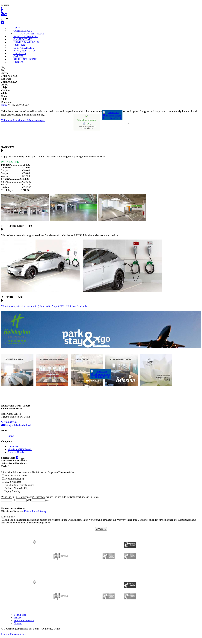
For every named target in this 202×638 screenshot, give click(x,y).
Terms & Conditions (24, 620)
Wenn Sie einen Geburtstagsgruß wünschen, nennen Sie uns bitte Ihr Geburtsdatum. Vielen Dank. (50, 497)
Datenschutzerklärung (35, 511)
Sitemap (18, 623)
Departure (6, 78)
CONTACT (19, 62)
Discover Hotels (16, 452)
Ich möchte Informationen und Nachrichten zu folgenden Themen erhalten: (38, 472)
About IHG (13, 446)
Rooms (4, 96)
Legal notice (20, 614)
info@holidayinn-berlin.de (18, 425)
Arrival (4, 73)
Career (11, 436)
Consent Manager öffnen (13, 634)
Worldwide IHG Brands (20, 449)
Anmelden (101, 529)
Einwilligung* (8, 516)
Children (5, 90)
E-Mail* (5, 466)
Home (4, 105)
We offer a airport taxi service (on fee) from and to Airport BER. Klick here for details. (44, 306)
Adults (4, 84)
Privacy (17, 617)
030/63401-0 (10, 422)
